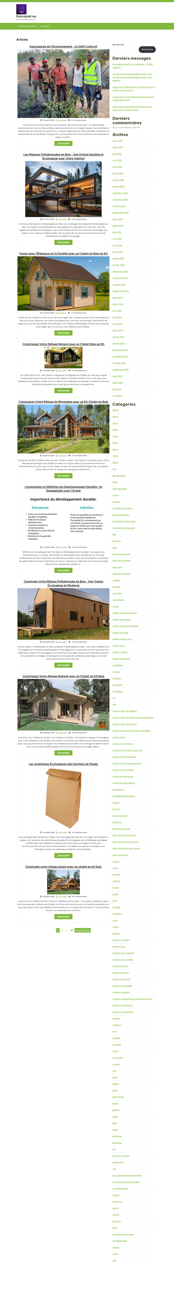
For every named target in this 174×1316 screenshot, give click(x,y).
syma (115, 1208)
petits (115, 1116)
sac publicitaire (120, 1188)
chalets (116, 672)
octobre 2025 (119, 206)
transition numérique (123, 1234)
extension (117, 822)
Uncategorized (119, 1241)
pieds (115, 1129)
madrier (116, 907)
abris (115, 482)
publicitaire (118, 1162)
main (115, 920)
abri (114, 469)
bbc (114, 534)
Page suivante (82, 930)
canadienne (118, 600)
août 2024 (117, 297)
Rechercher (118, 44)
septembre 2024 (120, 291)
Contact (45, 26)
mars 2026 (117, 173)
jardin (115, 894)
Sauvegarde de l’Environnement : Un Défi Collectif (63, 46)
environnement (120, 815)
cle (113, 698)
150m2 (115, 416)
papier (115, 1084)
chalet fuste (118, 645)
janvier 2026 (118, 186)
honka (115, 887)
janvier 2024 (118, 343)
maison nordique (121, 992)
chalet (115, 606)
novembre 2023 (120, 356)
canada (116, 586)
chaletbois (117, 665)
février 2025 (118, 258)
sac (114, 1169)
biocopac (62, 120)
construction (118, 737)
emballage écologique (123, 796)
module (116, 1038)
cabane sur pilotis (121, 573)
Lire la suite (65, 144)
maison (116, 933)
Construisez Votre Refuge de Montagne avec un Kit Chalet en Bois (63, 401)
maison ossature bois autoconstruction (132, 999)
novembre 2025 (120, 199)
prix (114, 1149)
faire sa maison (120, 855)
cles (114, 704)
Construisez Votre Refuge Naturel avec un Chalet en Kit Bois (63, 676)
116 (72, 930)
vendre (115, 1247)
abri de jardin (119, 475)
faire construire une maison (126, 848)
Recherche (147, 49)
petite (115, 1103)
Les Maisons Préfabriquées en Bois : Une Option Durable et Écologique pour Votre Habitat (132, 77)
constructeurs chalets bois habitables (131, 730)
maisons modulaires (122, 1012)
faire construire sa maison (125, 842)
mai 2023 (117, 395)
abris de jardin (119, 488)
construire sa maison (123, 770)
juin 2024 (117, 311)
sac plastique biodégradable (127, 1175)
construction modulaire (124, 757)
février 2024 (118, 337)
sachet (115, 1195)
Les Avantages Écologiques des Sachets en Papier (63, 764)
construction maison (122, 743)
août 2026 (117, 140)
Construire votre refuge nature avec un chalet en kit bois (63, 866)
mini (114, 1031)
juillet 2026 (117, 147)
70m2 (115, 456)
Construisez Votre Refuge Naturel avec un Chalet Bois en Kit (63, 344)
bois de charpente (121, 560)
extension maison (121, 829)
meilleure (117, 1025)
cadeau (116, 580)
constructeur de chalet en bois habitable (132, 717)
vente (115, 1254)
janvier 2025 (118, 265)
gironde (116, 874)
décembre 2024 (120, 271)
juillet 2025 (117, 225)
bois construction (121, 554)
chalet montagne (121, 658)
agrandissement (120, 515)
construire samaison (122, 776)
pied (114, 1123)
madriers (117, 914)
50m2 (115, 443)
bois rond (117, 567)
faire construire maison (124, 835)
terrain (115, 1214)
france (115, 861)
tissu (114, 1227)
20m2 (115, 423)
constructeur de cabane (124, 711)
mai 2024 (117, 317)
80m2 (115, 462)
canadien (117, 593)
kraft (114, 900)
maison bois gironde (122, 959)
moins (115, 1051)
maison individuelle (122, 986)
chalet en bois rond (122, 639)
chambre (117, 678)
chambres (117, 685)
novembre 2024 (120, 278)
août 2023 (117, 376)
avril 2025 (117, 245)
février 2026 (118, 180)
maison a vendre (120, 940)
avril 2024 (117, 324)
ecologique (118, 789)
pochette (117, 1142)
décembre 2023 (120, 350)
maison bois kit (120, 966)
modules (116, 1044)
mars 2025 (117, 252)
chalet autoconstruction (124, 613)
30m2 (115, 430)
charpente (117, 691)
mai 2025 (117, 238)
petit (114, 1090)
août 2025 (117, 219)
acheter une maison (122, 508)
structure (117, 1201)
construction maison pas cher (127, 750)
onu (114, 1070)
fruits (115, 868)
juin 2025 (116, 232)
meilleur (116, 1018)
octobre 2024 (119, 284)
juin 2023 (116, 389)
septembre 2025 (120, 212)
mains (115, 927)
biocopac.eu (26, 16)
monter (116, 1064)
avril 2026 (117, 167)
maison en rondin (121, 979)
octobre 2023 (118, 363)
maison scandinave (122, 1005)
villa (114, 1260)
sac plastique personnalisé (126, 1182)
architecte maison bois (124, 521)
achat (115, 495)
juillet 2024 (117, 304)
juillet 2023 (117, 382)
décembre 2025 (120, 193)
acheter (116, 502)
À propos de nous (27, 26)
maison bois (118, 946)
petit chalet (118, 1097)
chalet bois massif (121, 619)
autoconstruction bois (123, 528)
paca (115, 1077)
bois (114, 547)
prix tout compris (120, 1156)
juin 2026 (116, 154)
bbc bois (116, 541)
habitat (116, 881)
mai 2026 (117, 160)
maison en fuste (120, 972)
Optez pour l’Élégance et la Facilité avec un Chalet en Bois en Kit (63, 253)
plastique (117, 1136)
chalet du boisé (120, 632)
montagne (117, 1057)
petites (115, 1110)
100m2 (115, 410)
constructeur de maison (124, 724)
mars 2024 (117, 330)
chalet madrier (119, 652)
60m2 (115, 449)
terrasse (116, 1221)
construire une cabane (123, 783)
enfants (116, 809)
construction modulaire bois (126, 763)
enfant (115, 802)
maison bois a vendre (123, 953)
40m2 (115, 436)
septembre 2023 (120, 369)
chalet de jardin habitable (125, 626)
